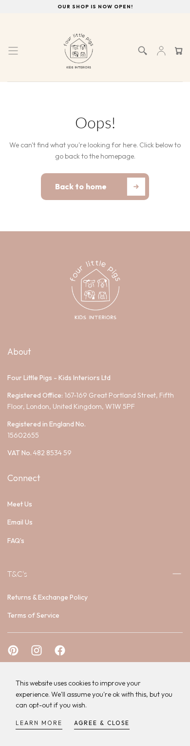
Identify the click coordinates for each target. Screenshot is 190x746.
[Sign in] (161, 51)
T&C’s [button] (17, 573)
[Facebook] (60, 650)
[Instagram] (36, 650)
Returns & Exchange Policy (47, 597)
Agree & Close (102, 722)
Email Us (20, 522)
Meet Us (19, 504)
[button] (13, 51)
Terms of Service (33, 615)
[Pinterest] (13, 650)
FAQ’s (15, 540)
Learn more (39, 722)
